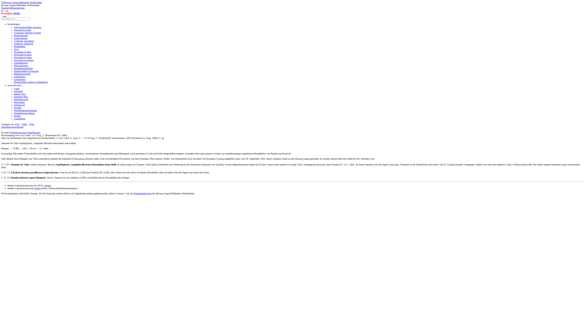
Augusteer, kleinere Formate (27, 33)
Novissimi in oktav (23, 57)
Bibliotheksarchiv (22, 74)
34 (162, 138)
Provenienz (19, 102)
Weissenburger (21, 65)
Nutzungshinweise (143, 193)
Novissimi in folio (22, 52)
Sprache (18, 107)
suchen (47, 185)
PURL (16, 13)
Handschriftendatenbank (13, 8)
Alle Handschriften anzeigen (27, 27)
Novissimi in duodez (24, 60)
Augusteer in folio (22, 30)
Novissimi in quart (23, 54)
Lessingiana (19, 79)
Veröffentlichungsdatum (25, 110)
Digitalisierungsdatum (24, 113)
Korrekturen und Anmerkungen (25, 132)
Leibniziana (19, 76)
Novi (16, 49)
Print (32, 124)
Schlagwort (19, 105)
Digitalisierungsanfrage (12, 127)
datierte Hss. (20, 94)
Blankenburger (21, 35)
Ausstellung (19, 118)
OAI (17, 124)
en (7, 10)
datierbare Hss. (21, 97)
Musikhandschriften (23, 68)
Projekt (17, 116)
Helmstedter (19, 46)
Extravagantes (20, 38)
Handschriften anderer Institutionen (31, 82)
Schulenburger (21, 63)
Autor (17, 88)
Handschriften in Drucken (26, 71)
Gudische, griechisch (24, 41)
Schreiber (18, 91)
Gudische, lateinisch (23, 43)
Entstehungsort (21, 99)
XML (24, 124)
